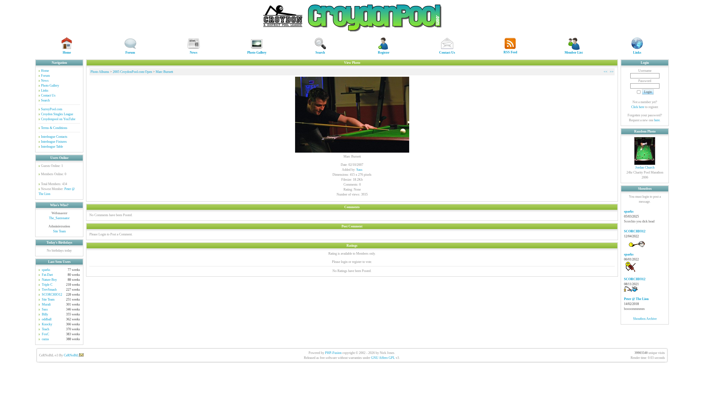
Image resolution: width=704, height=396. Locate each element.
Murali (46, 304)
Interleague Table (52, 146)
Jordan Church (644, 167)
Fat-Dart (47, 275)
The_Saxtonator (59, 218)
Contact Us (447, 52)
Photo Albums (99, 72)
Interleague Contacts (54, 137)
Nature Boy (49, 280)
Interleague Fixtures (54, 142)
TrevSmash (49, 290)
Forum (130, 52)
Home (67, 52)
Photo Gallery (256, 52)
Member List (574, 52)
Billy (45, 314)
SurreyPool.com (51, 109)
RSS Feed (510, 52)
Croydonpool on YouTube (58, 119)
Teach (45, 329)
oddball (46, 319)
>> (612, 72)
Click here (637, 107)
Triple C (47, 285)
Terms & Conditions (54, 128)
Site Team (59, 231)
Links (637, 52)
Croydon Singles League (57, 114)
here (657, 120)
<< (605, 72)
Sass (45, 309)
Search (320, 52)
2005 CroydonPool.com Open (132, 72)
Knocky (47, 324)
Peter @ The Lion (636, 299)
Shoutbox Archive (645, 319)
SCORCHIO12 (52, 294)
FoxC (45, 334)
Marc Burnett (164, 72)
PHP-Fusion (333, 353)
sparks (46, 270)
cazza (45, 339)
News (193, 52)
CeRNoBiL (71, 355)
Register (383, 52)
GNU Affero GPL (383, 358)
